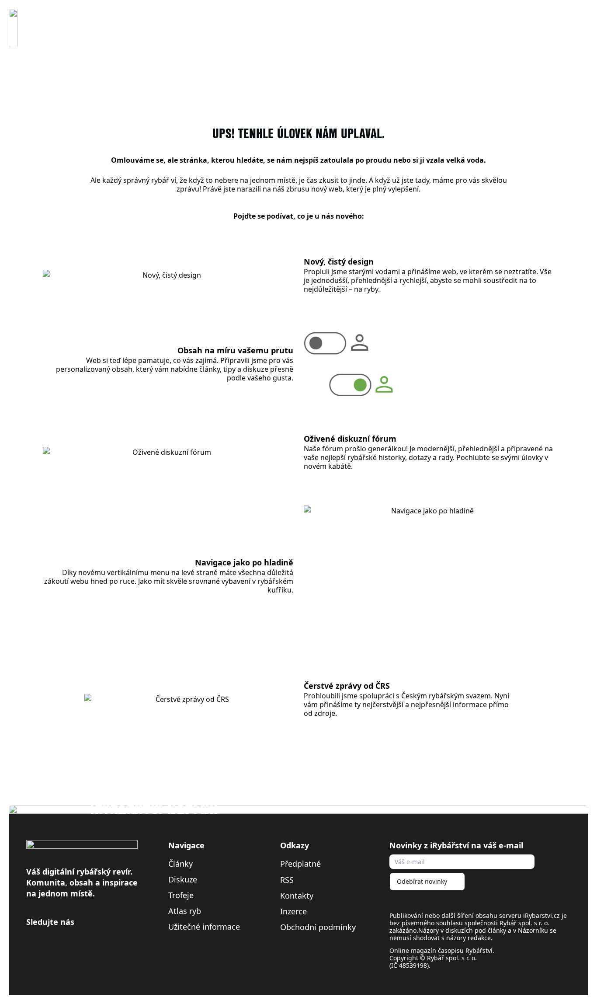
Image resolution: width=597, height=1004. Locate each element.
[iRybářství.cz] (13, 28)
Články (180, 864)
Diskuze (182, 879)
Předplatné (300, 864)
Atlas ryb (184, 911)
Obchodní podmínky (318, 927)
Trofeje (181, 895)
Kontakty (296, 895)
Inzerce (293, 911)
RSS (288, 879)
